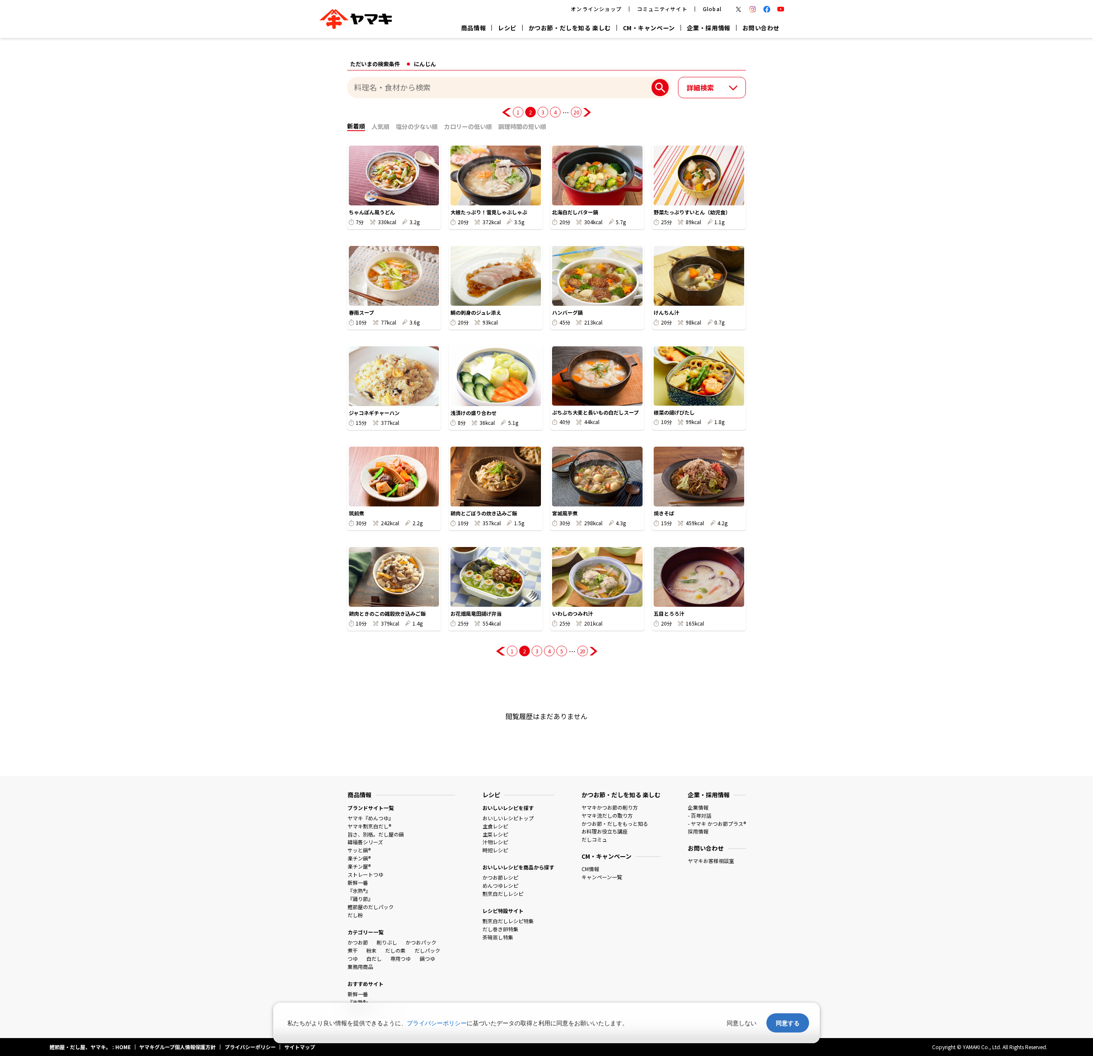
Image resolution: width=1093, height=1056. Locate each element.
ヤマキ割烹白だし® (369, 826)
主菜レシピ (495, 834)
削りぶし (387, 942)
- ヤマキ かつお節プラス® (717, 823)
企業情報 (698, 807)
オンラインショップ (596, 8)
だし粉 (355, 915)
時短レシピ (495, 850)
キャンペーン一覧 (602, 876)
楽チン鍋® (359, 858)
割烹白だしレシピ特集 (508, 920)
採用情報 (698, 831)
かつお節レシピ (500, 877)
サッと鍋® (359, 850)
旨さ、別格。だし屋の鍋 (376, 834)
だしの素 (395, 950)
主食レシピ (495, 826)
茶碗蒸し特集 (497, 937)
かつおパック (421, 942)
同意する (788, 1023)
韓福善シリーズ (365, 841)
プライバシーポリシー (437, 1023)
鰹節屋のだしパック (371, 906)
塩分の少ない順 (417, 126)
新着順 (356, 126)
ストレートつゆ (365, 874)
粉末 (371, 950)
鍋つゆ (427, 958)
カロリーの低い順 (468, 126)
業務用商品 (360, 966)
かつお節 (358, 942)
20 (576, 112)
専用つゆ (400, 958)
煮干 (353, 950)
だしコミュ (594, 839)
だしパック (427, 950)
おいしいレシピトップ (508, 818)
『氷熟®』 (359, 890)
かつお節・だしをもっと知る (615, 823)
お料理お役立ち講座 (605, 831)
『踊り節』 (360, 898)
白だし (374, 958)
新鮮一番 (358, 882)
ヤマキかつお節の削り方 (610, 807)
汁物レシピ (495, 841)
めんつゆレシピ (500, 885)
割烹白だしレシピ (502, 893)
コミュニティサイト (662, 8)
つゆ (353, 958)
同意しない (742, 1023)
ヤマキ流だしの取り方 (607, 815)
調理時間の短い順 (522, 126)
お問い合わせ (761, 27)
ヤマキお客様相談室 (711, 860)
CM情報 (590, 868)
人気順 (380, 126)
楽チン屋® (359, 866)
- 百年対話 (699, 815)
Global (712, 8)
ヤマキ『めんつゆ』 (371, 818)
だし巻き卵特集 (500, 929)
